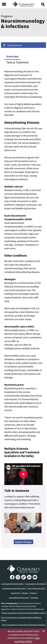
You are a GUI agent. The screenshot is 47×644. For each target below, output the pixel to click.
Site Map (34, 597)
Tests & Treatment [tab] (17, 62)
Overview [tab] (12, 56)
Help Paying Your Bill (36, 588)
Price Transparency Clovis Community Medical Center (23, 613)
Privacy (33, 593)
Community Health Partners (14, 588)
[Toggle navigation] (4, 4)
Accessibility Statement (19, 597)
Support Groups (23, 541)
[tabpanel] (23, 255)
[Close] (43, 631)
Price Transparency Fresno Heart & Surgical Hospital (23, 625)
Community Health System (12, 584)
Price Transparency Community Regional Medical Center (21, 618)
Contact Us (15, 593)
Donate (25, 593)
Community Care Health (36, 584)
